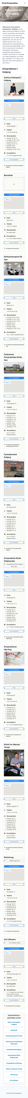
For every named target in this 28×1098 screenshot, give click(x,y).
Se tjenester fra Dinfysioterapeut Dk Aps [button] (15, 345)
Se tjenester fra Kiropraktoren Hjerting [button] (13, 735)
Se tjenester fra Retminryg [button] (12, 931)
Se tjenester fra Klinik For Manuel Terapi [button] (14, 848)
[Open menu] (24, 3)
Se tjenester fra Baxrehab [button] (12, 248)
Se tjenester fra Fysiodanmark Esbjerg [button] (13, 549)
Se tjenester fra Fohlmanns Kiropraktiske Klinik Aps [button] (12, 445)
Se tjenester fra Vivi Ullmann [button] (13, 1006)
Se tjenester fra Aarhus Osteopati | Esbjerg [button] (14, 166)
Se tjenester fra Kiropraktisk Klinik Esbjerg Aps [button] (14, 637)
